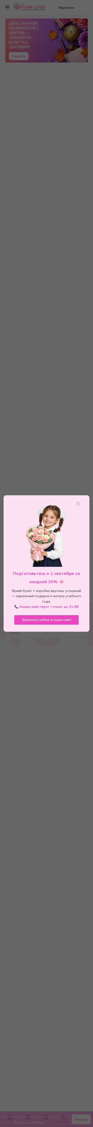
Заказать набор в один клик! (46, 620)
